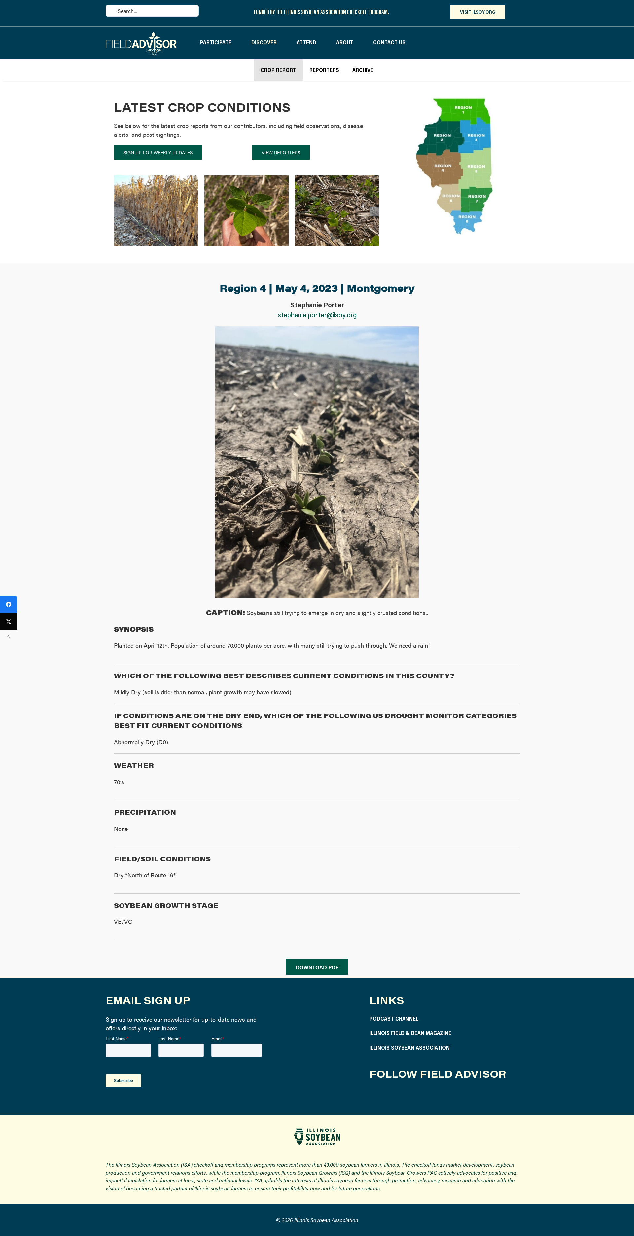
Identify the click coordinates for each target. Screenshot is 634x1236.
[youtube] (420, 1095)
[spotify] (436, 1095)
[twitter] (405, 1095)
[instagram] (389, 1095)
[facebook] (374, 1095)
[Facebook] (8, 604)
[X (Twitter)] (8, 621)
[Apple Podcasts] (451, 1095)
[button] (119, 211)
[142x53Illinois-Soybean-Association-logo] (317, 1131)
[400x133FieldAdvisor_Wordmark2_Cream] (141, 34)
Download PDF (317, 967)
